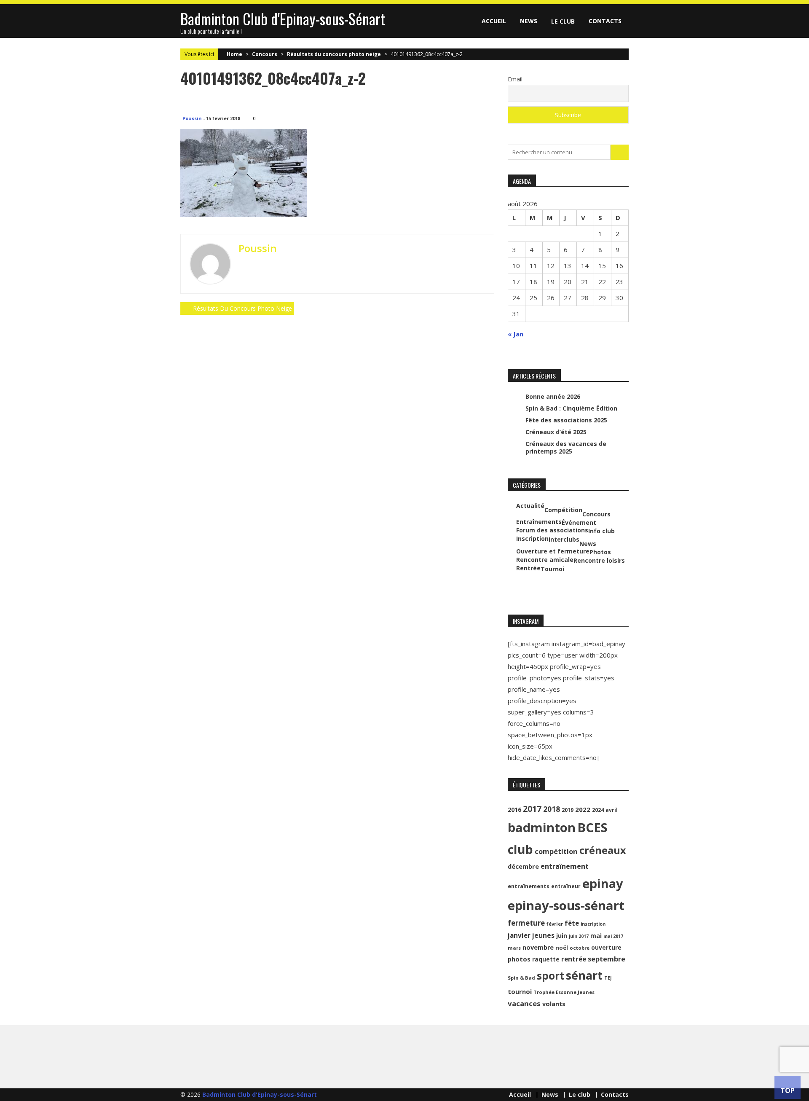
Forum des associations (552, 530)
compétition (556, 851)
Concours (264, 54)
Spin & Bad (521, 978)
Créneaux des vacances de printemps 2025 (565, 447)
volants (553, 1004)
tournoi (520, 991)
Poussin (192, 118)
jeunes (543, 935)
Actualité (530, 506)
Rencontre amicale (544, 560)
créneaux (602, 850)
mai (596, 936)
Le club (563, 21)
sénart (584, 975)
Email (515, 79)
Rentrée (528, 568)
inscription (593, 924)
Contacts (605, 21)
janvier (519, 935)
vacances (524, 1003)
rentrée (573, 959)
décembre (523, 866)
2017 (532, 808)
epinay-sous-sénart (566, 905)
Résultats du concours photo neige (334, 54)
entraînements (528, 886)
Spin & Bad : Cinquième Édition (571, 408)
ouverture (606, 947)
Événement (579, 522)
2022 (582, 809)
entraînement (565, 866)
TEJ (608, 978)
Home (234, 54)
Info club (601, 531)
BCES (592, 827)
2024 (598, 810)
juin (561, 936)
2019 (567, 810)
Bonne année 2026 (552, 396)
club (520, 849)
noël (561, 947)
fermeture (526, 923)
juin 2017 (579, 936)
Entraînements (539, 522)
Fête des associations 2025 (566, 420)
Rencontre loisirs (599, 560)
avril (611, 810)
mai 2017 (613, 936)
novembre (538, 947)
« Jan (515, 334)
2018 (551, 809)
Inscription (532, 538)
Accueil (494, 21)
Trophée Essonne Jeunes (564, 992)
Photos (600, 552)
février (554, 924)
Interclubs (564, 539)
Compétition (563, 510)
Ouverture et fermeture (552, 551)
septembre (606, 959)
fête (572, 923)
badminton (542, 827)
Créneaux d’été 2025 (556, 432)
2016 (514, 810)
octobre (579, 948)
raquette (546, 959)
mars (514, 948)
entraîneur (566, 886)
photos (519, 959)
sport (550, 976)
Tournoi (552, 569)
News (528, 21)
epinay (602, 883)
